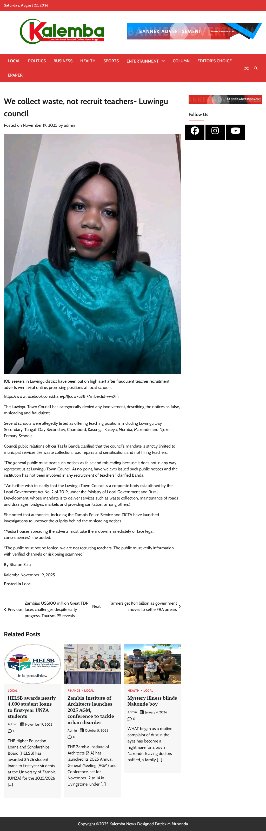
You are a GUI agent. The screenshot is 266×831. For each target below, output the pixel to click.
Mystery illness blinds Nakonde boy (152, 701)
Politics (37, 60)
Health (88, 60)
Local (14, 60)
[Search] (256, 68)
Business (63, 60)
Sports (111, 60)
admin (69, 125)
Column (181, 60)
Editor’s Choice (214, 60)
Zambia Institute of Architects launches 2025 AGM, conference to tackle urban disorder (91, 710)
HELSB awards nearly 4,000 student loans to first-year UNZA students (32, 707)
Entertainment (143, 61)
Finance (74, 690)
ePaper (15, 75)
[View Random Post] (246, 68)
